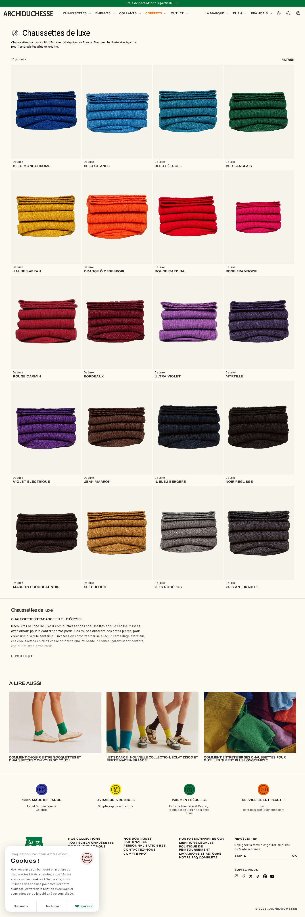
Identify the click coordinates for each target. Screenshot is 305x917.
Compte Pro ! (135, 853)
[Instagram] (236, 876)
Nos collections (84, 838)
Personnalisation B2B (144, 845)
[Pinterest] (265, 876)
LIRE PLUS (22, 656)
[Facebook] (244, 876)
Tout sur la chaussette (91, 842)
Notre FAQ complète (198, 857)
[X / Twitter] (251, 876)
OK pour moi (83, 906)
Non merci (21, 906)
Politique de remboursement (194, 848)
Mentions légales (196, 842)
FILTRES (288, 59)
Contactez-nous (139, 849)
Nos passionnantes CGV (202, 838)
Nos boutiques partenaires (137, 840)
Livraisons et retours (200, 853)
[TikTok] (258, 876)
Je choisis (52, 906)
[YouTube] (272, 876)
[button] (76, 13)
